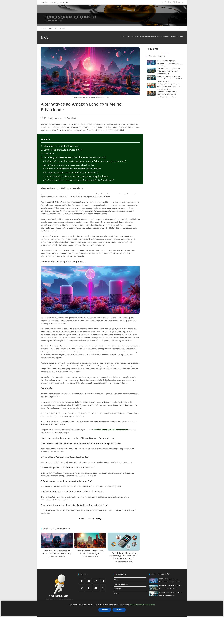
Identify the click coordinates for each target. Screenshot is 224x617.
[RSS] (103, 588)
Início (116, 580)
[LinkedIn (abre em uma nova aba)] (174, 2)
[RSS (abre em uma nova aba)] (182, 2)
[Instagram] (96, 581)
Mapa (116, 593)
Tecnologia (71, 118)
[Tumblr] (89, 588)
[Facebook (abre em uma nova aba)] (165, 2)
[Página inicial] (122, 36)
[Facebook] (89, 581)
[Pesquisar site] (180, 28)
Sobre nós (118, 589)
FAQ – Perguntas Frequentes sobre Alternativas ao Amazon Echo (73, 157)
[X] (82, 581)
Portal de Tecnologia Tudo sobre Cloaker (111, 430)
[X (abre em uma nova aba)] (162, 2)
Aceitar (105, 610)
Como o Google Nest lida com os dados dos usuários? (72, 168)
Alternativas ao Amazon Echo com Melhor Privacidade (160, 36)
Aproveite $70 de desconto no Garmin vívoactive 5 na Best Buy (56, 552)
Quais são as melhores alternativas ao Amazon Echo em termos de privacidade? (84, 161)
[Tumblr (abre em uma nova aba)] (176, 2)
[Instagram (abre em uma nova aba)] (171, 2)
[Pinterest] (82, 588)
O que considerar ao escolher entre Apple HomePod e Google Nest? (78, 180)
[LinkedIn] (103, 581)
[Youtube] (96, 588)
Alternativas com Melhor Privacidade (60, 146)
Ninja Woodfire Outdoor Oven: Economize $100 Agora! (90, 552)
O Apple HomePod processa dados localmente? (68, 164)
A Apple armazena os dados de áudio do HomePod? (70, 172)
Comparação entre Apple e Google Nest (61, 149)
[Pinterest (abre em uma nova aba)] (168, 2)
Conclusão (47, 153)
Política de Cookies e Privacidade (142, 605)
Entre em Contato (120, 584)
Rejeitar (119, 610)
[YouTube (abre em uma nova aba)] (179, 2)
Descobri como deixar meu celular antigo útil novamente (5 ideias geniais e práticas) (124, 556)
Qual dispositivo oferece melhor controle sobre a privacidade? (76, 176)
